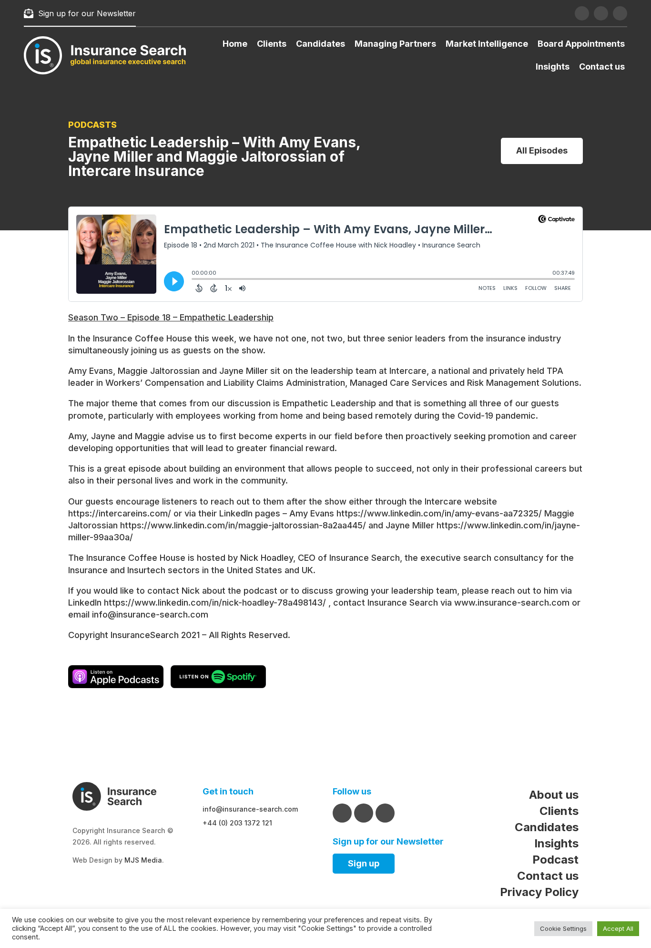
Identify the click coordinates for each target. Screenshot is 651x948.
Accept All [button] (618, 928)
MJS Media (143, 860)
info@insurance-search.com (150, 614)
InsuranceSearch (145, 635)
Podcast (555, 859)
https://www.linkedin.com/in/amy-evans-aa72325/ (439, 513)
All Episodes (542, 150)
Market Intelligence (487, 44)
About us (554, 795)
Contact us (602, 67)
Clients (271, 44)
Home (235, 44)
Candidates (320, 44)
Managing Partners (395, 44)
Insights (553, 67)
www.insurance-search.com (512, 603)
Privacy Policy (539, 892)
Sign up (363, 863)
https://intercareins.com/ (119, 513)
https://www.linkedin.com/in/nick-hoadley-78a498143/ (215, 603)
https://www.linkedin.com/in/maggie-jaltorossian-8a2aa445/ (243, 525)
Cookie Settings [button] (563, 928)
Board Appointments (581, 44)
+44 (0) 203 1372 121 (237, 823)
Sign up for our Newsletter (87, 13)
